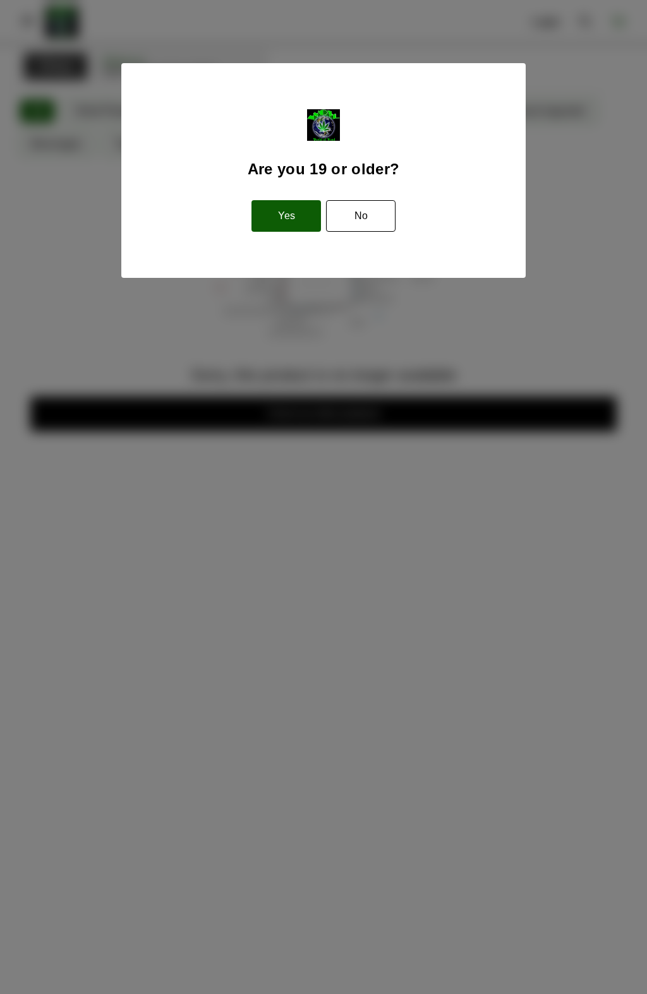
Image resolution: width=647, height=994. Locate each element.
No (361, 215)
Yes (286, 215)
